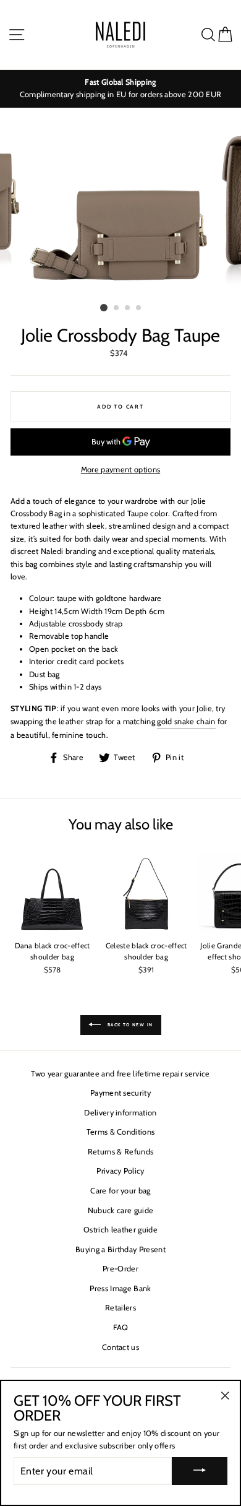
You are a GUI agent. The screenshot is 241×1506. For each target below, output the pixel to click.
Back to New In (129, 1024)
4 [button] (139, 308)
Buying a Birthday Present (120, 1249)
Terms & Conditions (121, 1131)
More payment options (120, 469)
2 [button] (117, 308)
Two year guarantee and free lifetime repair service (120, 1073)
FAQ (121, 1327)
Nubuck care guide (120, 1210)
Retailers (120, 1307)
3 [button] (128, 308)
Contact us (120, 1347)
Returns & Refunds (120, 1151)
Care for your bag (120, 1190)
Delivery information (120, 1112)
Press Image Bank (120, 1288)
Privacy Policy (120, 1170)
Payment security (120, 1092)
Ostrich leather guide (120, 1229)
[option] (120, 89)
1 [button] (104, 307)
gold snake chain (186, 721)
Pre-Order (120, 1268)
